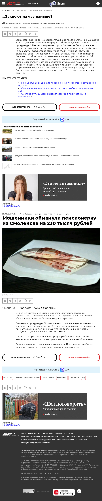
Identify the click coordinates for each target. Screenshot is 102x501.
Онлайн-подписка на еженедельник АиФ (38, 440)
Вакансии (68, 433)
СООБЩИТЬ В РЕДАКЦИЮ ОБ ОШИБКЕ (35, 443)
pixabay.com (7, 295)
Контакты (75, 437)
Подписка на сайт (89, 437)
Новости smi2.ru (11, 206)
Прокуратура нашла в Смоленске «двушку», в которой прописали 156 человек (46, 156)
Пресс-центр (48, 433)
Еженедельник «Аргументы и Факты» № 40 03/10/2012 (62, 28)
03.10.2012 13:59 (8, 11)
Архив (15, 28)
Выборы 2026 (81, 440)
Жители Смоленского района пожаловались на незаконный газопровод (44, 164)
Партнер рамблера (43, 491)
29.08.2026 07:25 (9, 214)
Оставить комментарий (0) (79, 107)
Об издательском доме (31, 433)
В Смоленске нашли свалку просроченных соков (34, 147)
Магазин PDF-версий (65, 440)
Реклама (58, 433)
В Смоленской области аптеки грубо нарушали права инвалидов (41, 139)
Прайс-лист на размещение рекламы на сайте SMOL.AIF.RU (45, 437)
